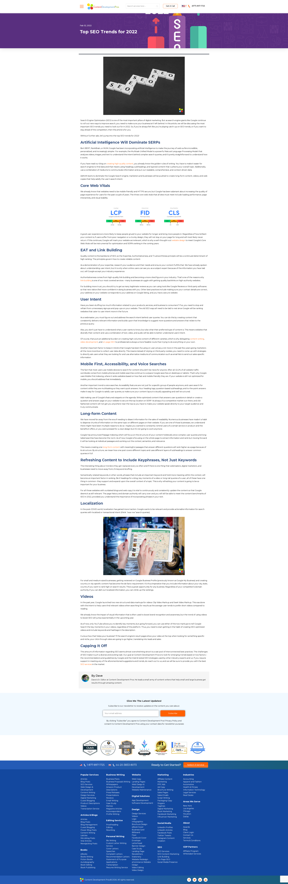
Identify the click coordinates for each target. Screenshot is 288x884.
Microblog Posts (88, 838)
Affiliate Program (190, 851)
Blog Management (89, 825)
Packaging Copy (165, 801)
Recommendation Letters (117, 857)
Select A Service (195, 765)
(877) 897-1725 (198, 6)
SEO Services (86, 784)
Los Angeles (188, 808)
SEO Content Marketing (168, 854)
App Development (140, 800)
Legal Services (189, 792)
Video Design (138, 870)
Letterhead (137, 843)
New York (187, 806)
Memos (109, 806)
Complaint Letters (114, 854)
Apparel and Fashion (192, 782)
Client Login (188, 832)
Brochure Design (139, 824)
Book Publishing (88, 867)
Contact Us (188, 835)
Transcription (112, 865)
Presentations (112, 795)
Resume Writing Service (117, 867)
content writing (197, 339)
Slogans (161, 803)
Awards (186, 827)
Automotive (188, 784)
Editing (109, 827)
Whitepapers (112, 784)
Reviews (110, 798)
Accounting (188, 779)
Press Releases (112, 792)
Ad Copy (161, 787)
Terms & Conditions (191, 840)
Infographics (137, 822)
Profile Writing (112, 814)
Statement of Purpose (116, 859)
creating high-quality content (120, 164)
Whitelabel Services (192, 854)
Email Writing (112, 801)
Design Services (87, 795)
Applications (111, 862)
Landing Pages (138, 782)
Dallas (186, 817)
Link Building (163, 857)
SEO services (86, 664)
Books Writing (87, 857)
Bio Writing (111, 840)
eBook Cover (137, 827)
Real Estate (188, 795)
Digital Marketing (88, 798)
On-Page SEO (164, 859)
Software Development (142, 803)
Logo (134, 819)
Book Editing (86, 865)
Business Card (138, 830)
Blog (185, 830)
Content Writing (88, 792)
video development (89, 342)
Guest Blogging (88, 801)
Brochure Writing (165, 790)
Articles (84, 779)
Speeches (110, 851)
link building (86, 280)
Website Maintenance (141, 790)
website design (178, 240)
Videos (83, 806)
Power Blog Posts (89, 830)
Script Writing (164, 798)
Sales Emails (163, 795)
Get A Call (170, 6)
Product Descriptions (90, 803)
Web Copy (136, 779)
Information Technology (194, 790)
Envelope (136, 840)
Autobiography (87, 862)
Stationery (136, 857)
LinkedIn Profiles (165, 827)
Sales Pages (163, 792)
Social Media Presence (168, 862)
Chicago (186, 811)
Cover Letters (112, 849)
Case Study (111, 803)
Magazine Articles (114, 809)
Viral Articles (86, 841)
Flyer (134, 835)
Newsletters (137, 854)
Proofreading (112, 825)
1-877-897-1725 (96, 764)
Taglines (161, 806)
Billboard (136, 832)
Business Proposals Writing (118, 782)
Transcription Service (90, 809)
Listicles (84, 835)
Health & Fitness (190, 787)
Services (186, 838)
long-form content (111, 447)
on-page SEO (109, 342)
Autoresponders (113, 811)
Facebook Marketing (167, 814)
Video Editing (138, 867)
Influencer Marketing (167, 817)
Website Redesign (140, 859)
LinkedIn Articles (165, 830)
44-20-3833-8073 (126, 764)
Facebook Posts (165, 833)
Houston (187, 814)
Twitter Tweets (164, 835)
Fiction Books (86, 859)
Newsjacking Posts (89, 844)
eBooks (84, 854)
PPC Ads (161, 784)
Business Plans (112, 779)
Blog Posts (85, 782)
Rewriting (110, 830)
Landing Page (138, 851)
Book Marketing (165, 811)
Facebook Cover (139, 838)
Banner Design (138, 846)
